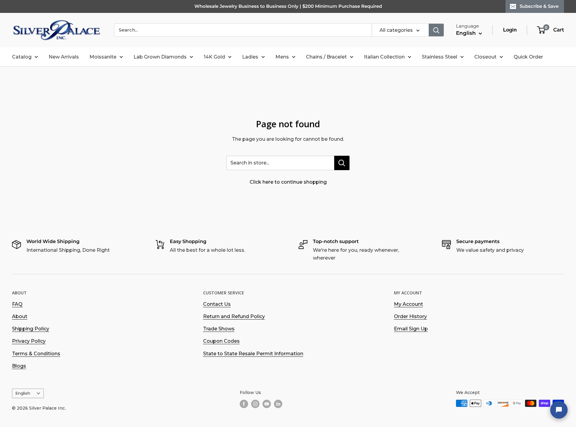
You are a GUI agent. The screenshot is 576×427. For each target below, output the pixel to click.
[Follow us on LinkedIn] (278, 404)
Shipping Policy (30, 329)
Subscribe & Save (539, 6)
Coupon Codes (221, 341)
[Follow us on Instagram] (255, 404)
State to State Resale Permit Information (253, 353)
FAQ (17, 304)
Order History (410, 316)
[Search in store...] (342, 163)
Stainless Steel (439, 57)
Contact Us (217, 304)
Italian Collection (384, 57)
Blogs (19, 366)
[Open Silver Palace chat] (559, 410)
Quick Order (528, 57)
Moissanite (102, 57)
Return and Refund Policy (234, 316)
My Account (408, 304)
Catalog (22, 57)
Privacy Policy (29, 341)
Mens (282, 57)
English (22, 393)
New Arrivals (64, 57)
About (19, 316)
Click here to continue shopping (288, 182)
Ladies (250, 57)
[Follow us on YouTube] (266, 404)
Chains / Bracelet (326, 57)
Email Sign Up (411, 329)
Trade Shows (219, 329)
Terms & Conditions (36, 353)
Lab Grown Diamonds (160, 57)
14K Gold (214, 57)
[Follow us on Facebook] (244, 404)
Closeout (485, 57)
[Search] (436, 30)
